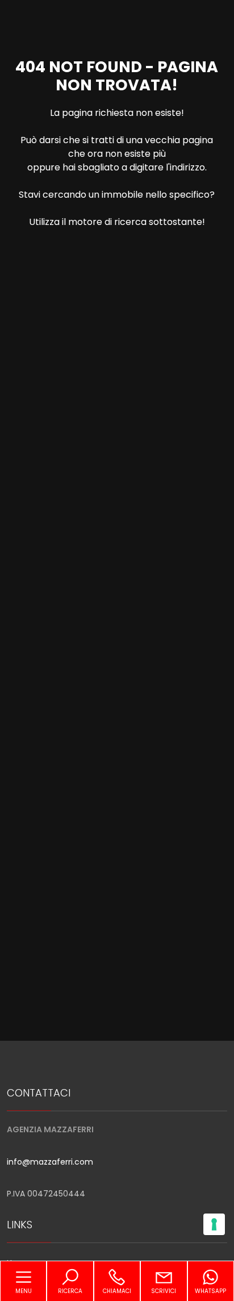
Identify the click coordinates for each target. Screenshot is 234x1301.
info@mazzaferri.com (50, 1161)
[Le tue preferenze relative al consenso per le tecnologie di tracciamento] (214, 1224)
